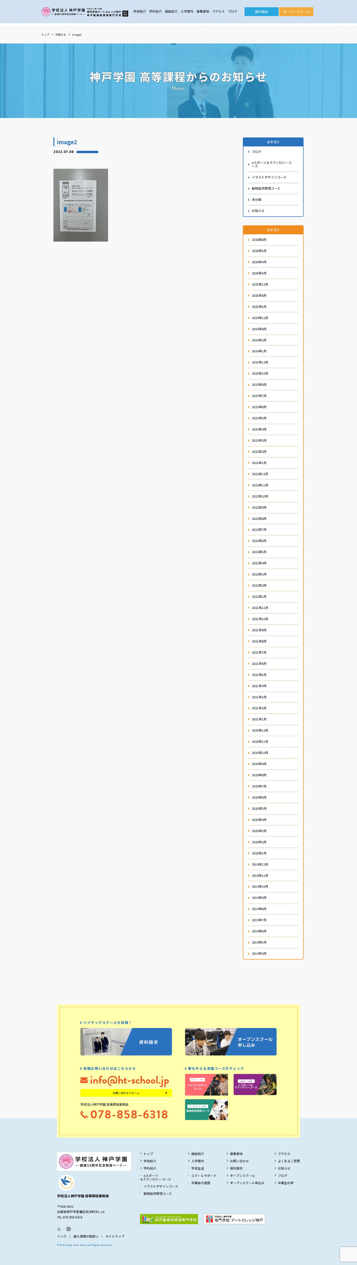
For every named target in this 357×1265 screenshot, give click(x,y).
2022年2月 (259, 585)
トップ (45, 34)
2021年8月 (259, 641)
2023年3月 (259, 440)
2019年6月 (259, 931)
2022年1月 (259, 596)
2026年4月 (259, 262)
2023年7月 (259, 395)
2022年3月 (259, 574)
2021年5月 (259, 674)
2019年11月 (260, 875)
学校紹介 (139, 11)
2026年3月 (259, 273)
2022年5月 (259, 551)
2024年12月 (260, 317)
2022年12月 (260, 474)
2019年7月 (259, 920)
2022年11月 (260, 485)
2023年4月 (259, 429)
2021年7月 (259, 652)
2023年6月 (259, 407)
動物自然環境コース (266, 188)
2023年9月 (259, 384)
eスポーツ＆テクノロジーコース (271, 164)
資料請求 (261, 11)
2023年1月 (259, 462)
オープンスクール (296, 11)
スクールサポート (204, 1175)
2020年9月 (259, 763)
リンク (62, 1236)
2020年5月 (259, 808)
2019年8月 (259, 908)
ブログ (232, 11)
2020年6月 (259, 797)
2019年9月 (259, 897)
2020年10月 (260, 752)
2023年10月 (260, 373)
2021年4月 (259, 685)
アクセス (218, 11)
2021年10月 (260, 618)
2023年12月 (260, 362)
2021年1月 (259, 719)
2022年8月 (259, 518)
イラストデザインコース (269, 177)
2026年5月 (259, 250)
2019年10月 (260, 886)
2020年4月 (259, 819)
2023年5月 (259, 418)
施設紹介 (171, 11)
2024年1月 (259, 351)
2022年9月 (259, 507)
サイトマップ (114, 1236)
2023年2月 (259, 451)
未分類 (256, 199)
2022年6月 (259, 540)
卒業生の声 (286, 1183)
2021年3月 (259, 697)
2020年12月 (260, 730)
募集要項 (202, 11)
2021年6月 (259, 663)
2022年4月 (259, 563)
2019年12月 (260, 864)
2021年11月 (260, 607)
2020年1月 (259, 853)
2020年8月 (259, 775)
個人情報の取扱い (86, 1236)
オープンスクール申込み (247, 1183)
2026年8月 (259, 239)
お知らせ (60, 34)
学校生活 (197, 1168)
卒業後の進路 (200, 1183)
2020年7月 (259, 786)
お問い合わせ (239, 1161)
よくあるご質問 (289, 1161)
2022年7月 (259, 529)
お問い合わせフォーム (126, 1093)
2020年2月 (259, 842)
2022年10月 (260, 496)
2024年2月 (259, 340)
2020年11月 (260, 741)
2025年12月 (260, 284)
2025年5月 (259, 306)
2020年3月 (259, 830)
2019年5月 (259, 942)
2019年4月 (259, 953)
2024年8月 (259, 329)
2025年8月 (259, 295)
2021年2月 (259, 708)
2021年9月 (259, 630)
